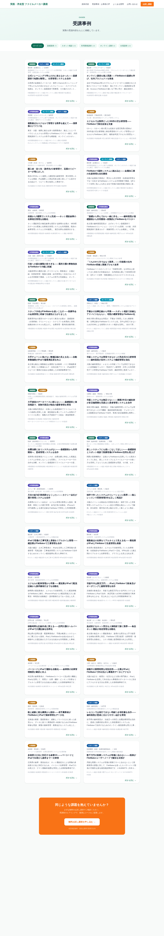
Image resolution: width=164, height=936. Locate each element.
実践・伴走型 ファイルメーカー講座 (29, 4)
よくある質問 (118, 4)
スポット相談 (69, 46)
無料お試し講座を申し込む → (82, 822)
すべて (37, 46)
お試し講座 (147, 4)
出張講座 (125, 46)
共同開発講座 (88, 46)
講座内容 (85, 4)
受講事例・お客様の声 (101, 4)
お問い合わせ (132, 4)
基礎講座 (52, 46)
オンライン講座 (107, 46)
